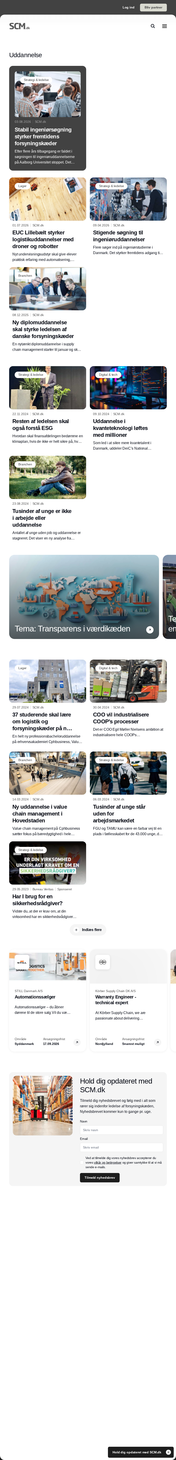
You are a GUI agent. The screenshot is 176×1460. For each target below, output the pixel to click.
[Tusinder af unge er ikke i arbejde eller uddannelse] (47, 498)
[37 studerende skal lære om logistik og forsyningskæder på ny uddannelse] (47, 702)
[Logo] (19, 26)
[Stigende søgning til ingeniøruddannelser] (128, 216)
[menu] (164, 26)
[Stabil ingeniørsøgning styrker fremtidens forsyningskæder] (47, 118)
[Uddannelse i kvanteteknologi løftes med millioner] (128, 408)
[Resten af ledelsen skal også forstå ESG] (47, 405)
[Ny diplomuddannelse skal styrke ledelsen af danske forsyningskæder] (47, 309)
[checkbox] (82, 1162)
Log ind (129, 7)
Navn (83, 1121)
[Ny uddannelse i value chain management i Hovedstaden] (47, 794)
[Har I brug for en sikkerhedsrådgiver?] (47, 880)
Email (84, 1139)
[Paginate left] (12, 596)
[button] (150, 629)
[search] (153, 26)
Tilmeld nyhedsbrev (100, 1177)
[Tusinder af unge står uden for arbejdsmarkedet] (128, 794)
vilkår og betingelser (107, 1162)
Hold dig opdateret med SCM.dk (137, 1452)
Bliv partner (153, 7)
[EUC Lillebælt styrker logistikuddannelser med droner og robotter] (47, 220)
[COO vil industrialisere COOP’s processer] (128, 699)
